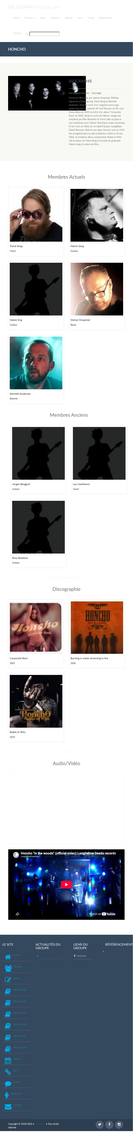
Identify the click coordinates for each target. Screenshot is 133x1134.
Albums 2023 (19, 1024)
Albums (54, 18)
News (43, 18)
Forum (91, 18)
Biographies (105, 18)
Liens (80, 18)
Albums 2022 (19, 1036)
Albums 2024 (19, 1013)
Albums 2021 (19, 1047)
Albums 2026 (19, 990)
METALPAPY (34, 7)
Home (16, 18)
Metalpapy (40, 1124)
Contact (17, 33)
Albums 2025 (19, 1001)
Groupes (29, 18)
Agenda (68, 18)
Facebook (81, 956)
